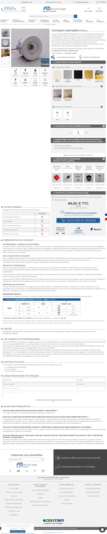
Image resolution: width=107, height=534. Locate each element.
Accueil (3, 24)
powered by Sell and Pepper (48, 532)
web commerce (59, 532)
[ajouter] (60, 185)
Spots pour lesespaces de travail (15, 24)
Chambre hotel (39, 24)
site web (54, 532)
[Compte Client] (88, 9)
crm (63, 532)
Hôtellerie (29, 24)
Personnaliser (14, 528)
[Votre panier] (99, 9)
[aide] (102, 68)
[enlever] (54, 185)
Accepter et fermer (17, 531)
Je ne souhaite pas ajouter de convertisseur (69, 148)
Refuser (23, 528)
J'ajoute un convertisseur (63, 146)
